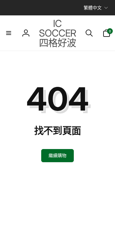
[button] (9, 33)
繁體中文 (93, 7)
